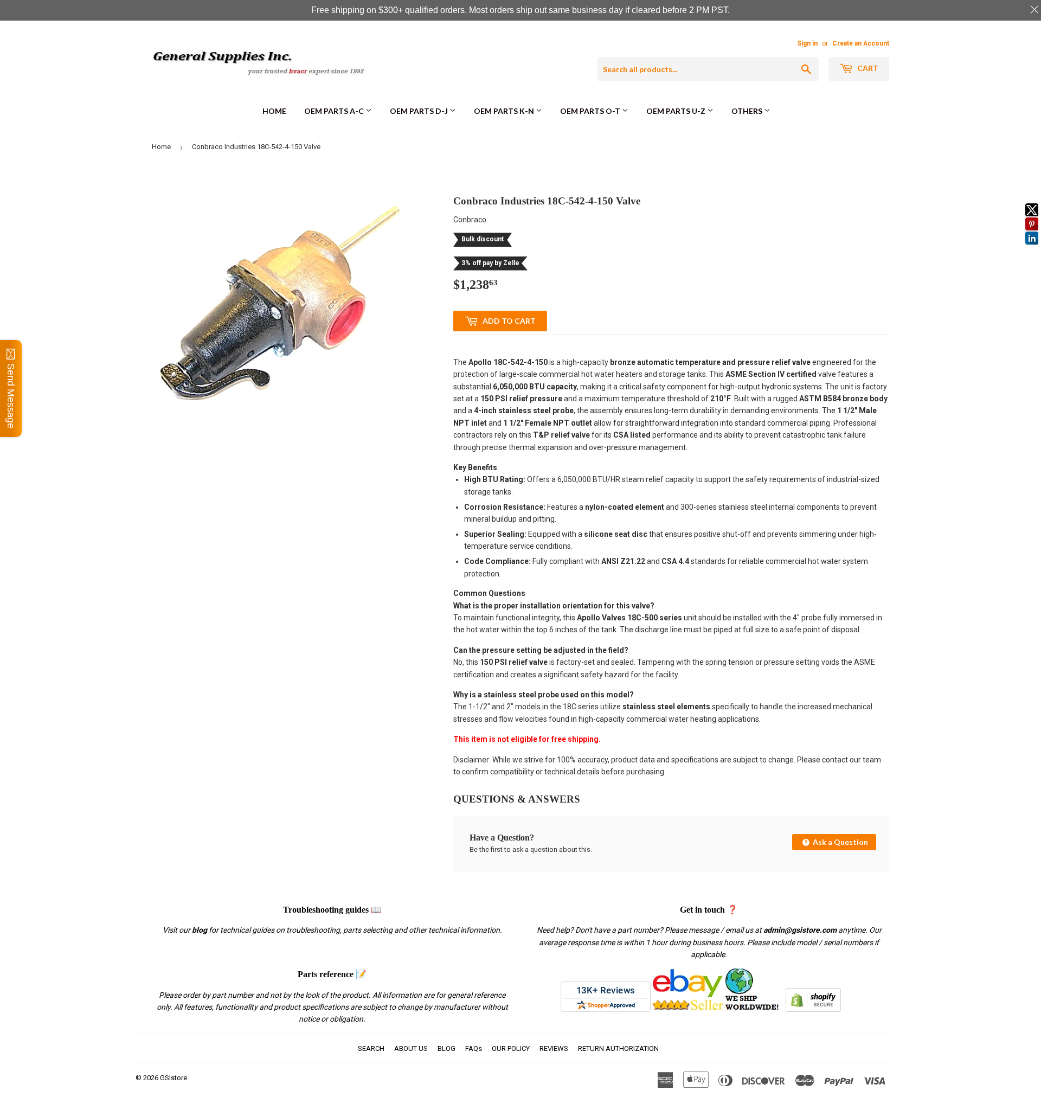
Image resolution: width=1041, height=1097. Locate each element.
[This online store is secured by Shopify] (813, 1009)
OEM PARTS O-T (591, 111)
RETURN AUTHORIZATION (618, 1048)
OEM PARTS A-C (334, 111)
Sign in (808, 43)
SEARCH (371, 1048)
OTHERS (747, 111)
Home (274, 111)
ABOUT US (411, 1048)
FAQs (473, 1048)
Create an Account (860, 43)
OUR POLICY (511, 1048)
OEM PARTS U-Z (676, 111)
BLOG (446, 1048)
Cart (867, 68)
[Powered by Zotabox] (1031, 249)
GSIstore (173, 1078)
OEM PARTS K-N (505, 111)
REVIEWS (553, 1048)
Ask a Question (839, 841)
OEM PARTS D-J (419, 111)
